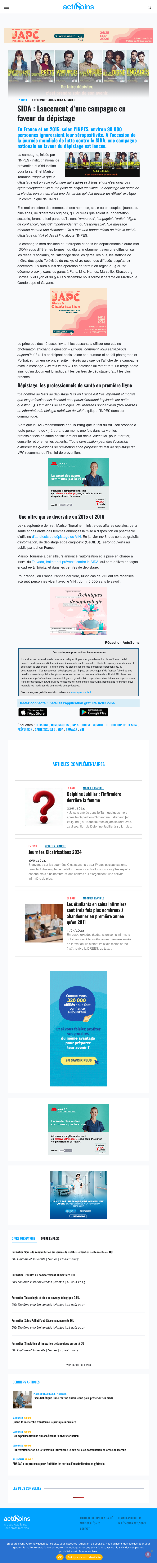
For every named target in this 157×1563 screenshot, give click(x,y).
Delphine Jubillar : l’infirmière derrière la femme (94, 796)
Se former (18, 1417)
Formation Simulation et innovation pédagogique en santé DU (48, 1343)
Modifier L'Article (93, 788)
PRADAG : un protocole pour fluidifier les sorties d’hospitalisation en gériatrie (59, 1463)
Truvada (71, 729)
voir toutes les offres (78, 1365)
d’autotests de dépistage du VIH (56, 536)
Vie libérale (18, 1459)
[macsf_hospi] (78, 508)
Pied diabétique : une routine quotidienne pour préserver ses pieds (73, 1398)
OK (60, 1557)
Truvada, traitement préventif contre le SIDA (65, 561)
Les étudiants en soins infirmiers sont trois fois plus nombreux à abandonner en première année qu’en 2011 (96, 912)
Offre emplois (50, 1238)
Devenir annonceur (129, 1518)
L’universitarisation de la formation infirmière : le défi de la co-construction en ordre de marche (69, 1449)
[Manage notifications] (148, 1554)
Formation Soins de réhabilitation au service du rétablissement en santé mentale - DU (62, 1252)
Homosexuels (60, 725)
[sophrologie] (78, 633)
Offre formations (23, 1238)
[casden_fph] (78, 1217)
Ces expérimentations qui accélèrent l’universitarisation (46, 1435)
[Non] (152, 1551)
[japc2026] (78, 41)
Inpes (75, 725)
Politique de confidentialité (96, 1518)
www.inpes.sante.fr (81, 692)
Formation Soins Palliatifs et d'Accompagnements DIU (43, 1320)
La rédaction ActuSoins (132, 1523)
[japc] (78, 334)
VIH (82, 729)
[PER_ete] (78, 1084)
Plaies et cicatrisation (45, 1393)
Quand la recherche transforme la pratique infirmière (44, 1422)
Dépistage (42, 725)
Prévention (24, 729)
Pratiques (61, 1393)
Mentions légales (90, 1523)
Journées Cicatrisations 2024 (55, 851)
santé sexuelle (45, 729)
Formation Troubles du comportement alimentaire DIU (43, 1275)
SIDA (60, 729)
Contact (85, 1528)
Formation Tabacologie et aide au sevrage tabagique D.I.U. (46, 1297)
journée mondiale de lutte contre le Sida (109, 725)
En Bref (22, 99)
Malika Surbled (64, 99)
